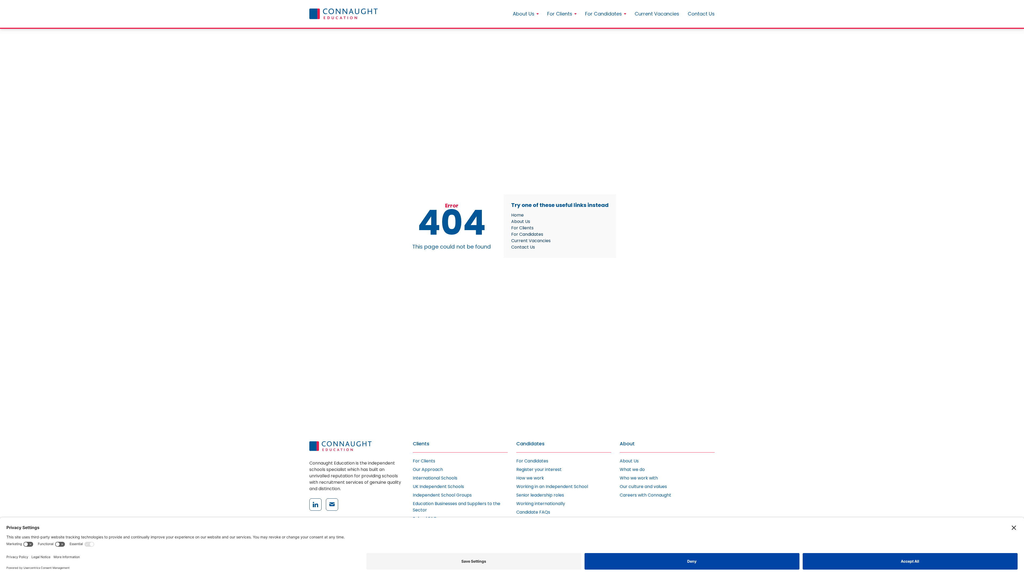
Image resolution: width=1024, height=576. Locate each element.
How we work (530, 478)
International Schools (435, 478)
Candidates (530, 444)
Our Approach (428, 469)
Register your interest (539, 469)
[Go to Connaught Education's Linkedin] (315, 504)
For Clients (559, 13)
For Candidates (603, 13)
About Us (523, 13)
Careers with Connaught (645, 495)
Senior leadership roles (540, 495)
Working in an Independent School (552, 486)
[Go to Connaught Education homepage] (343, 14)
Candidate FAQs (533, 512)
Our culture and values (643, 486)
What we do (632, 469)
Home (517, 215)
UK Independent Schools (438, 486)
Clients (421, 444)
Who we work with (639, 478)
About (627, 444)
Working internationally (540, 504)
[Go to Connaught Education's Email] (332, 504)
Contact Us (701, 13)
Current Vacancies (657, 13)
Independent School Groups (442, 495)
